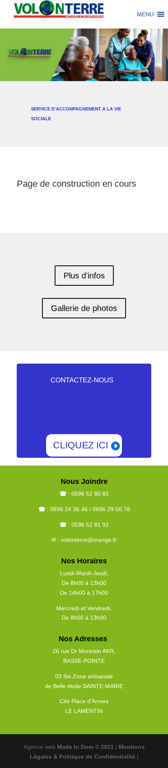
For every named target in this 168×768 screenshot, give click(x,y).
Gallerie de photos (84, 308)
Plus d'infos (84, 275)
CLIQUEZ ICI (80, 445)
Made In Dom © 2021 (86, 747)
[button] (145, 14)
